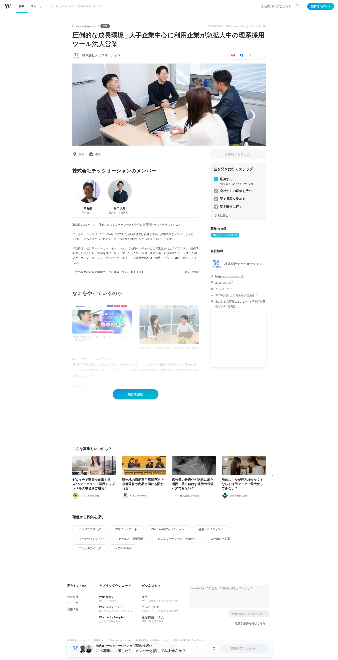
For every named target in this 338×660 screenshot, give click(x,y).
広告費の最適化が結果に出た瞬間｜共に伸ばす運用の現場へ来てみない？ (193, 484)
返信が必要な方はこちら (250, 623)
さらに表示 (192, 272)
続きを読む (135, 394)
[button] (78, 585)
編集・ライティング (210, 529)
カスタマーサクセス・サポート (177, 539)
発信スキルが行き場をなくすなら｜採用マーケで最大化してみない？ (242, 484)
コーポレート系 (220, 539)
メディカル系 (123, 548)
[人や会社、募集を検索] (297, 6)
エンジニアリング (90, 529)
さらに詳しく (222, 215)
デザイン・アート (126, 529)
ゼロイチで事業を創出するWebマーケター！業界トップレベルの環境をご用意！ (93, 484)
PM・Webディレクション (167, 529)
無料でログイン (320, 6)
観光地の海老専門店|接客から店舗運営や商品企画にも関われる (143, 484)
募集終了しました (237, 154)
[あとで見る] (261, 55)
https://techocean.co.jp (229, 276)
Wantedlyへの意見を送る (248, 614)
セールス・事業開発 (131, 539)
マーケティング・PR (91, 539)
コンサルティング (90, 548)
